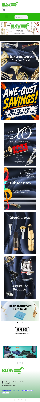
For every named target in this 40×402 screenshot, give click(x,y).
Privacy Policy (6, 390)
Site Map (16, 390)
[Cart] (3, 9)
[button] (6, 16)
